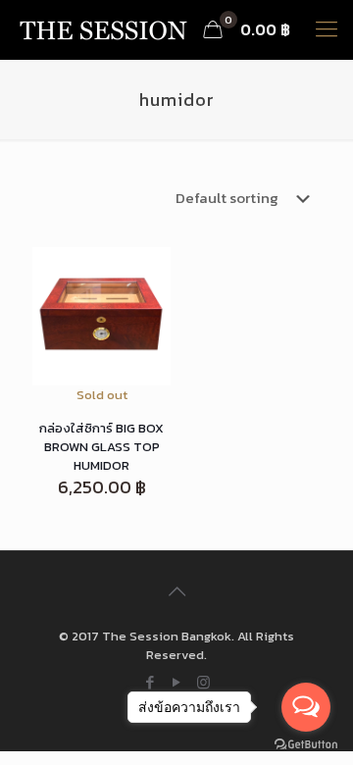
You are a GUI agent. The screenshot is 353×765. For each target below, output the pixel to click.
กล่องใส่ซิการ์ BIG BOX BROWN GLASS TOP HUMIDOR (101, 447)
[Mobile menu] (326, 29)
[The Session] (103, 29)
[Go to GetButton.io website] (306, 745)
